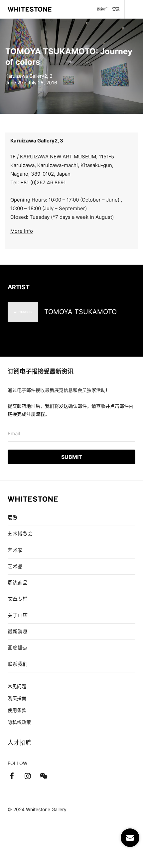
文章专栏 (18, 599)
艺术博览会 (20, 534)
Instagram (28, 776)
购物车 (102, 9)
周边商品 (18, 582)
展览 (13, 517)
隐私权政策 (19, 722)
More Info (21, 231)
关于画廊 (18, 615)
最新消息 (18, 631)
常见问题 (17, 686)
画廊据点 (18, 647)
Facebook (12, 776)
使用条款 (17, 710)
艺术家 (15, 550)
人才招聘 (20, 742)
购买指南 (17, 698)
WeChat (44, 776)
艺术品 (15, 566)
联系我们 (18, 664)
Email (14, 433)
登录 (116, 9)
